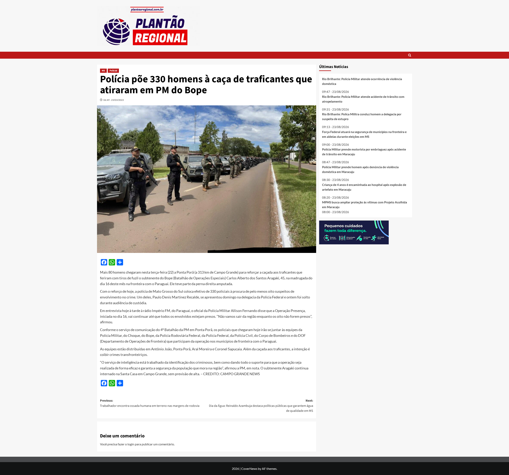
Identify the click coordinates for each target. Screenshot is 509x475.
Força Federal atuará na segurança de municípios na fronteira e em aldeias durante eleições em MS (364, 134)
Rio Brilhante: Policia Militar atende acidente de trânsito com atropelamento (363, 99)
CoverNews (249, 468)
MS (103, 70)
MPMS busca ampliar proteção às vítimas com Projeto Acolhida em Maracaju (364, 204)
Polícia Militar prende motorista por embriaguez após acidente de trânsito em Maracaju (364, 152)
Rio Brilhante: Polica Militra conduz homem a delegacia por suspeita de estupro (361, 116)
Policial (113, 70)
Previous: (149, 403)
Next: (261, 405)
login (130, 444)
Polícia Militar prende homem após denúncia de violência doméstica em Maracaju (360, 169)
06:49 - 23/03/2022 (113, 99)
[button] (409, 55)
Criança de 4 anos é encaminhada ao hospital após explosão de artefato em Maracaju (364, 187)
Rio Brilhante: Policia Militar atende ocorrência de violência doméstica (362, 81)
